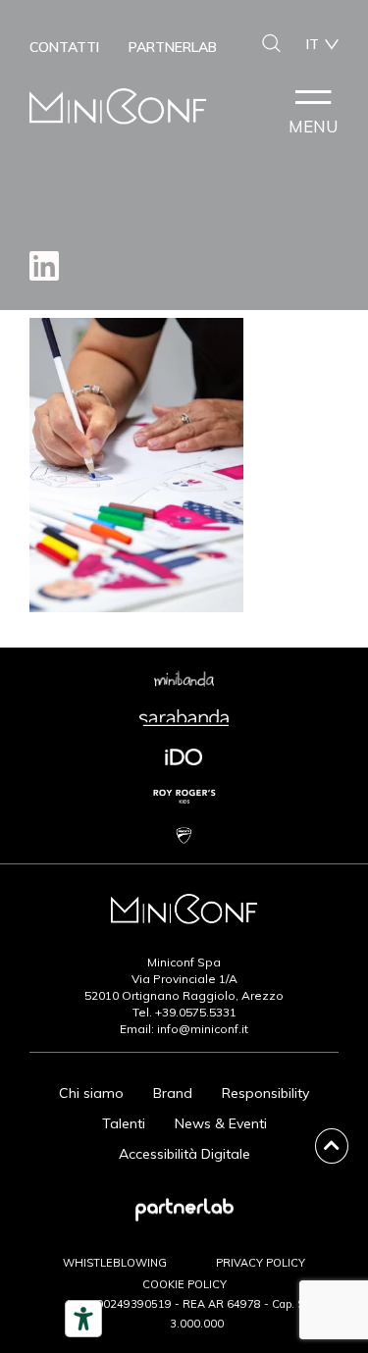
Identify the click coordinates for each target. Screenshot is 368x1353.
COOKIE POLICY (184, 1284)
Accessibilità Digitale (184, 1154)
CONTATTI (64, 47)
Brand (172, 1093)
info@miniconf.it (202, 1028)
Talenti (123, 1123)
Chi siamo (91, 1093)
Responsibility (265, 1093)
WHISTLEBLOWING (115, 1263)
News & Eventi (221, 1123)
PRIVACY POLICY (260, 1263)
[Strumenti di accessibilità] (83, 1318)
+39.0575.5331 (196, 1012)
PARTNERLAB (173, 47)
